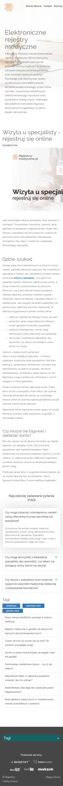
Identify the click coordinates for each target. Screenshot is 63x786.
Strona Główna (34, 6)
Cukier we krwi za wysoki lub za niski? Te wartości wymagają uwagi (27, 643)
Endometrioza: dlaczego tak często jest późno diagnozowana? (29, 689)
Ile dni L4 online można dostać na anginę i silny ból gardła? (30, 654)
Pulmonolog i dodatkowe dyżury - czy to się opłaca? (28, 666)
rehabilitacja (11, 606)
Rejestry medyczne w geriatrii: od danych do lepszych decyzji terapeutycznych (28, 631)
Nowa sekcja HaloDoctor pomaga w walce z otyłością (28, 619)
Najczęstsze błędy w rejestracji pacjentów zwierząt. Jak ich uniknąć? (27, 678)
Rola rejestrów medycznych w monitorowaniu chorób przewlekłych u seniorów (29, 701)
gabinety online (12, 611)
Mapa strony (53, 777)
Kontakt (48, 6)
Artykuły (58, 6)
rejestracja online (33, 606)
